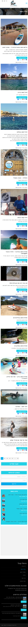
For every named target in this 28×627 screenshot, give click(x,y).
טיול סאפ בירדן (22, 92)
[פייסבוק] (6, 1)
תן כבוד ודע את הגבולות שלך (18, 283)
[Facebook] (26, 59)
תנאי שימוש (22, 581)
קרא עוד (23, 601)
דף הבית (23, 566)
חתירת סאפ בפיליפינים (20, 318)
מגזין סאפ (23, 569)
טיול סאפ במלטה (22, 132)
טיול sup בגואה (22, 217)
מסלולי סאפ (22, 572)
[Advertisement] (14, 540)
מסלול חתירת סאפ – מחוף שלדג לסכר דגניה (14, 597)
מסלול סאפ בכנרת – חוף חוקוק (16, 605)
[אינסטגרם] (2, 1)
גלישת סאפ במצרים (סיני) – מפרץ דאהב (14, 47)
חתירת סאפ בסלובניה (20, 346)
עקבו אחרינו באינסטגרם (21, 590)
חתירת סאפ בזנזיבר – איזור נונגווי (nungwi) (16, 252)
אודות (24, 575)
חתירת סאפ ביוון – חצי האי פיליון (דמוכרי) (17, 377)
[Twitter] (24, 59)
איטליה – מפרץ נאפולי (20, 178)
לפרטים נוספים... (22, 58)
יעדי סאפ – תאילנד (21, 406)
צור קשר (23, 578)
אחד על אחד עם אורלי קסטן (18, 440)
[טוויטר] (4, 1)
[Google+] (23, 59)
